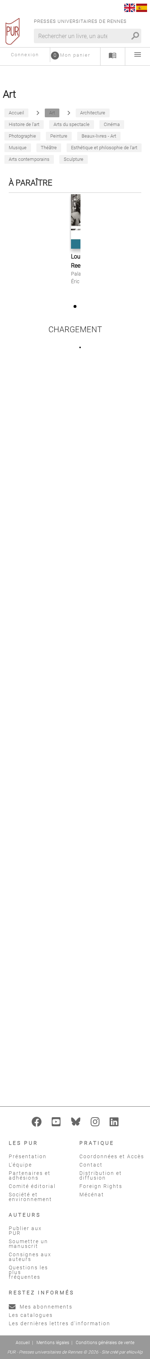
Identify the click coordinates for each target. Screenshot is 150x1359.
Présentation (28, 1156)
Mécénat (91, 1194)
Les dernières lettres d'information (59, 1323)
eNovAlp (134, 1352)
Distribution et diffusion (100, 1175)
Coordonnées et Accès (111, 1156)
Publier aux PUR (25, 1230)
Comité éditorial (32, 1186)
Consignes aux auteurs (30, 1257)
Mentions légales (52, 1342)
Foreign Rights (100, 1186)
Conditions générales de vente (105, 1342)
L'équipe (20, 1165)
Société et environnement (30, 1197)
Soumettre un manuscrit (28, 1243)
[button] (75, 306)
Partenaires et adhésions (30, 1175)
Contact (91, 1165)
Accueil (23, 1342)
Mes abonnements (45, 1307)
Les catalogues (31, 1315)
